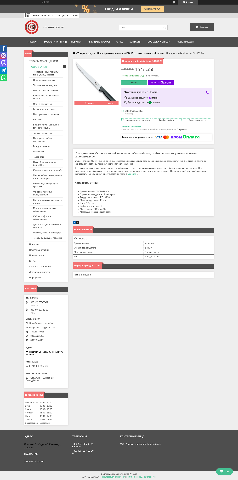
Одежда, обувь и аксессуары (47, 232)
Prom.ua (133, 474)
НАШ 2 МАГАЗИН (185, 42)
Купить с (155, 82)
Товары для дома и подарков (47, 238)
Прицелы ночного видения (46, 90)
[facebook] (74, 223)
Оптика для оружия (42, 104)
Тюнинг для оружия (42, 133)
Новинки (76, 42)
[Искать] (165, 27)
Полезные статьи (39, 250)
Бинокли (37, 119)
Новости (34, 244)
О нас (119, 42)
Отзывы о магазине (40, 266)
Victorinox (159, 53)
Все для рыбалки (41, 146)
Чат (227, 471)
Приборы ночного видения (46, 114)
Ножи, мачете (144, 53)
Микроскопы (39, 151)
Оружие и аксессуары (44, 80)
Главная (32, 42)
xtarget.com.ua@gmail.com (42, 327)
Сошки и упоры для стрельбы (47, 170)
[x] (77, 223)
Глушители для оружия (44, 109)
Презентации (36, 255)
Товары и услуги (54, 42)
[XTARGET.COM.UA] (31, 27)
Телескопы (38, 157)
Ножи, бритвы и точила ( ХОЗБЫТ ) (116, 53)
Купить (134, 82)
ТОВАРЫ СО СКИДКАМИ (43, 61)
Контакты (135, 42)
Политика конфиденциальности (141, 477)
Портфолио (35, 277)
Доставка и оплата (159, 42)
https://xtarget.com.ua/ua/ (41, 323)
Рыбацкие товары (99, 42)
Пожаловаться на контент (113, 477)
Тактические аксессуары (45, 85)
